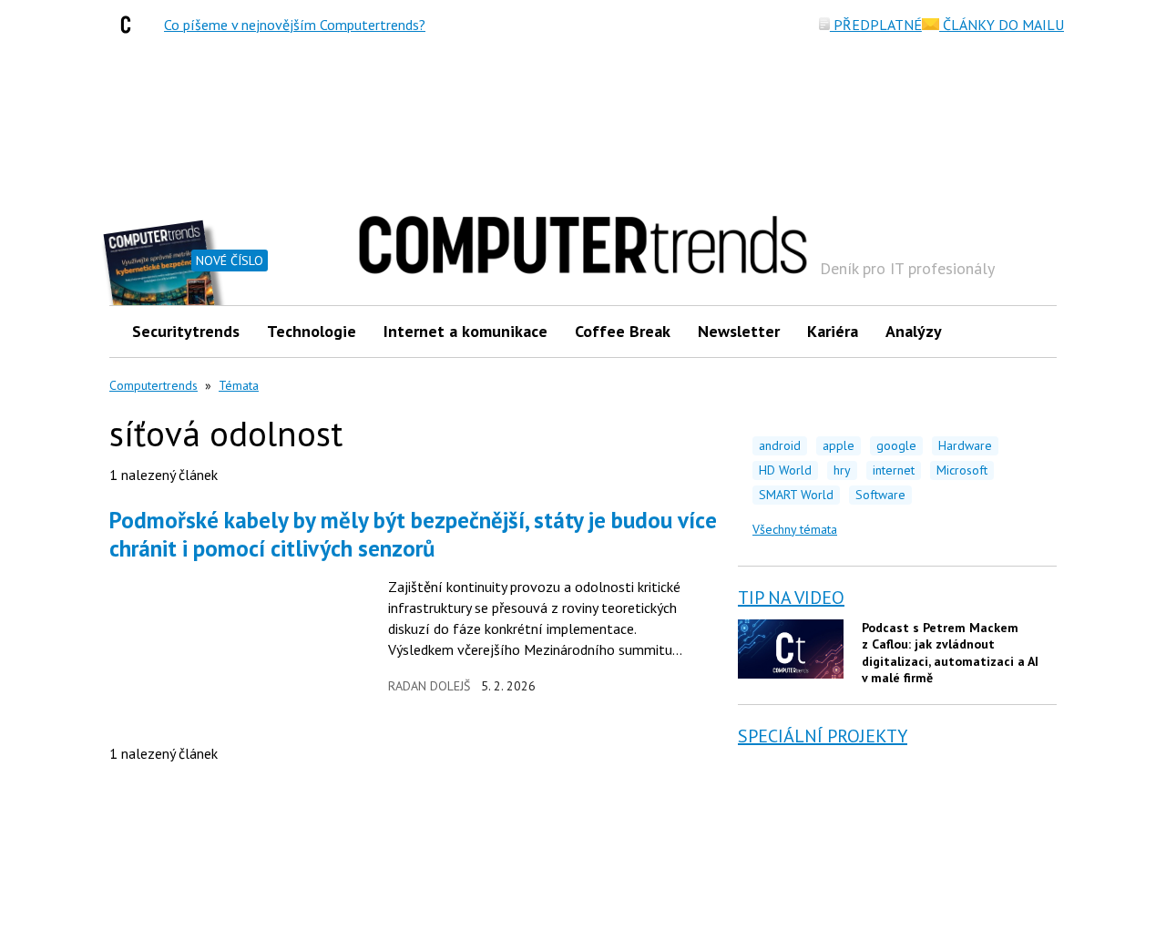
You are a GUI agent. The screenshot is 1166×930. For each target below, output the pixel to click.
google (896, 445)
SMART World (796, 494)
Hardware (965, 445)
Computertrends (153, 385)
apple (838, 445)
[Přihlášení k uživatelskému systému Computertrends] (1030, 331)
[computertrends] (130, 24)
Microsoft (961, 470)
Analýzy (913, 331)
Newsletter (739, 331)
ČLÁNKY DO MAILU (1001, 24)
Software (880, 494)
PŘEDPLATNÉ (876, 24)
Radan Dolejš (429, 686)
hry (842, 470)
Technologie (311, 331)
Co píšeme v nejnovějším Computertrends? (294, 24)
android (780, 445)
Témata (239, 385)
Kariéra (832, 331)
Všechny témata (794, 529)
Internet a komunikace (465, 331)
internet (894, 470)
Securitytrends (186, 331)
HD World (785, 470)
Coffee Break (622, 331)
